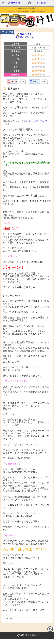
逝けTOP (41, 3)
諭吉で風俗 (14, 3)
